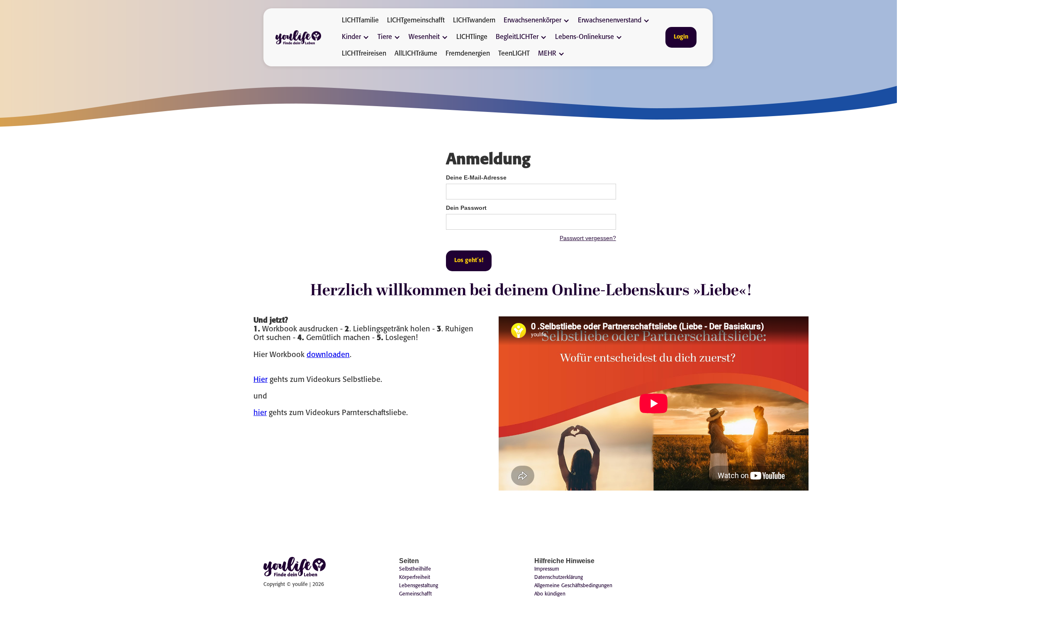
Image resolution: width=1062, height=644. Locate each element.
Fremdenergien (468, 53)
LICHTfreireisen (364, 53)
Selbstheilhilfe (415, 569)
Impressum (546, 569)
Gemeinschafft (415, 594)
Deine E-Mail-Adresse (476, 177)
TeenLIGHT (514, 53)
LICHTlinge (471, 37)
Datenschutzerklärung (558, 577)
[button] (538, 20)
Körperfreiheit (414, 577)
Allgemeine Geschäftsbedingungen (573, 585)
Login (681, 37)
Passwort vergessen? (588, 238)
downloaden (328, 355)
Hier (260, 380)
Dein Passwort (466, 207)
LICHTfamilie (360, 20)
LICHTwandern (474, 20)
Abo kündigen (549, 594)
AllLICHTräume (416, 53)
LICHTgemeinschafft (416, 20)
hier (260, 413)
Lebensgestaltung (418, 585)
